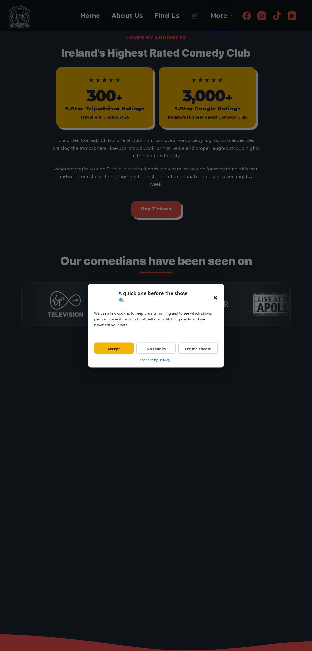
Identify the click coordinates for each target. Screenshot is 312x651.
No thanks (156, 348)
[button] (215, 297)
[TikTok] (277, 15)
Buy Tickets (156, 209)
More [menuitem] (218, 15)
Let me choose (198, 348)
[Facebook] (246, 15)
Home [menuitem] (90, 15)
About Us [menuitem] (127, 15)
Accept (113, 348)
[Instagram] (261, 15)
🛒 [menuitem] (195, 15)
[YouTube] (292, 15)
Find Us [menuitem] (167, 15)
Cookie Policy (149, 360)
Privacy (165, 360)
